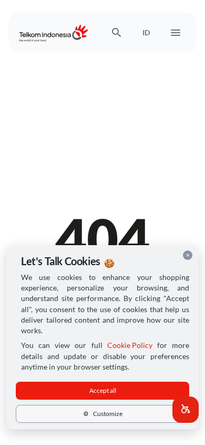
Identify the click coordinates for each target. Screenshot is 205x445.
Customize (102, 414)
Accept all (102, 390)
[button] (185, 409)
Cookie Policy (129, 345)
